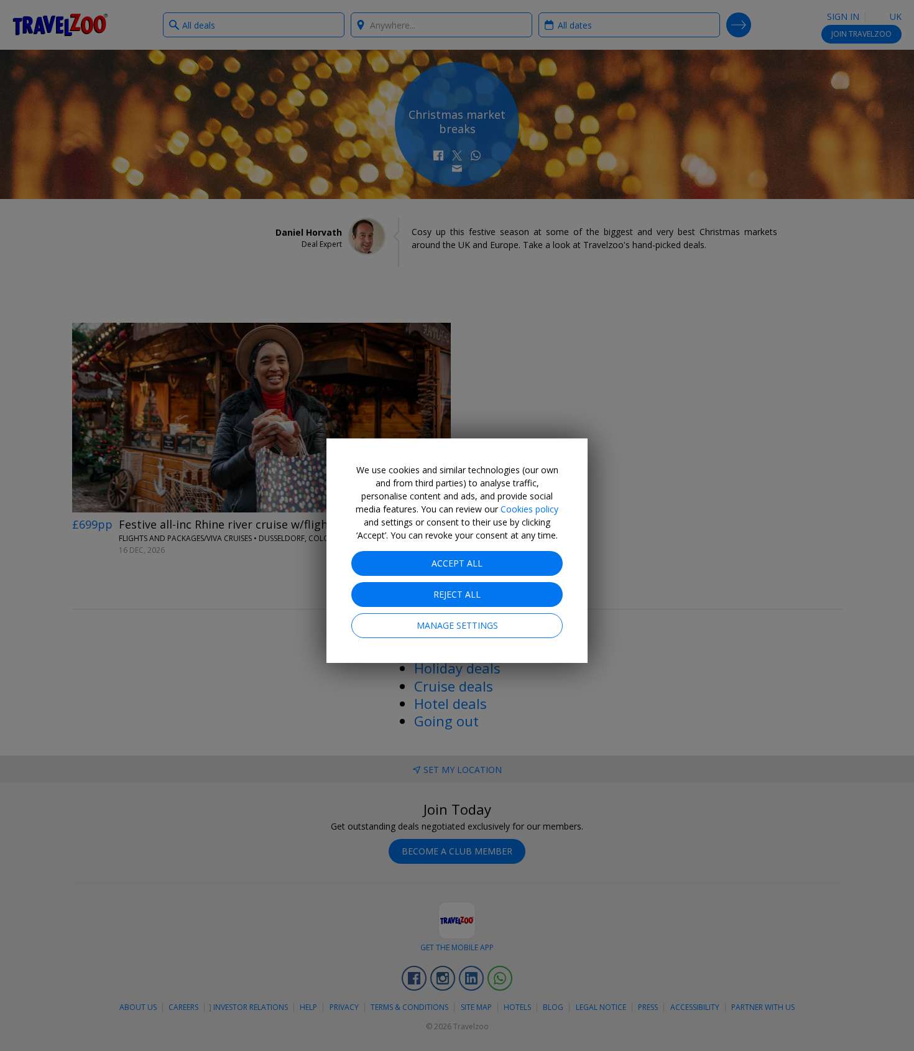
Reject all (457, 594)
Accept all (457, 563)
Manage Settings (457, 625)
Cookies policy (529, 509)
